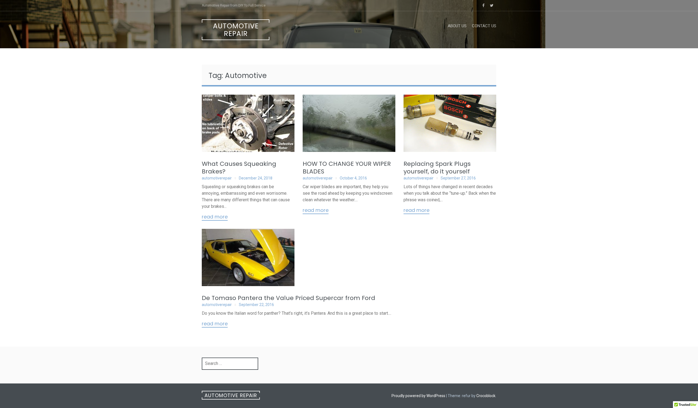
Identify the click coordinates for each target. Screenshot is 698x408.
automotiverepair (217, 178)
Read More (215, 217)
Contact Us (484, 25)
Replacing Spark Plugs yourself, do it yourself (437, 168)
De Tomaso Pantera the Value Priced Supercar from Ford (288, 298)
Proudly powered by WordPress (418, 396)
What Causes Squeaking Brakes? (239, 168)
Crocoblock (485, 396)
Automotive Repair (236, 29)
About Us (457, 25)
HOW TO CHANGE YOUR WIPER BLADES (347, 168)
